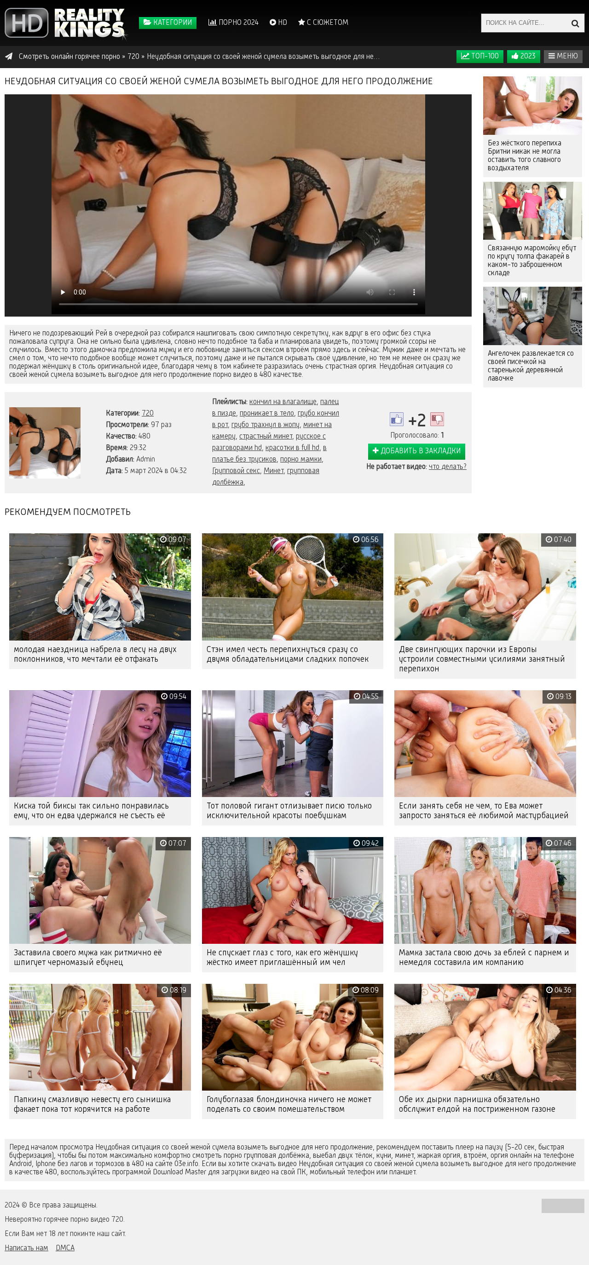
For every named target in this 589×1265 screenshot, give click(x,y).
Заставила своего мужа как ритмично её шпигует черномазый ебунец (88, 958)
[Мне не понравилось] (437, 419)
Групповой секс (236, 471)
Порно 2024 (238, 23)
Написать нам (26, 1248)
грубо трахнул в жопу (265, 425)
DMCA (65, 1248)
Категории (171, 23)
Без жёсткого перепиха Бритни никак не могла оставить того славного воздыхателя (524, 156)
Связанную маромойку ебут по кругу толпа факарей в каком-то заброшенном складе (532, 261)
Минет (273, 471)
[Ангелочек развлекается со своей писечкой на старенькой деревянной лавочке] (532, 316)
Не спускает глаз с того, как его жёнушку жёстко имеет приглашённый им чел (282, 958)
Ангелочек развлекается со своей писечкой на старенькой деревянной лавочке (531, 366)
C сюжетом (326, 23)
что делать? (448, 467)
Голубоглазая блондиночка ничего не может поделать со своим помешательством (289, 1105)
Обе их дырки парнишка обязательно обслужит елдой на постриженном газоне (477, 1105)
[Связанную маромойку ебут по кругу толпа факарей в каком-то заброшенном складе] (532, 211)
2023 (527, 56)
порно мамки (301, 459)
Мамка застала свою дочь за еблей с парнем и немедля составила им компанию (484, 958)
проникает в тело (267, 413)
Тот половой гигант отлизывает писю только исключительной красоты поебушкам (289, 811)
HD (281, 23)
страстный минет (265, 436)
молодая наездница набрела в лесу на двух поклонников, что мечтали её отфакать (95, 655)
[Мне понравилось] (397, 419)
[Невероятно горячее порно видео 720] (67, 23)
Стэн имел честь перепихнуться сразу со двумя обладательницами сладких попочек (288, 655)
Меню (566, 56)
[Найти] (575, 23)
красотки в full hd (292, 448)
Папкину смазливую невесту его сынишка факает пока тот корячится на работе (92, 1105)
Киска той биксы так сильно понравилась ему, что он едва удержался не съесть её (91, 811)
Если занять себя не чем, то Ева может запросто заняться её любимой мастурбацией (484, 811)
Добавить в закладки (420, 451)
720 (148, 413)
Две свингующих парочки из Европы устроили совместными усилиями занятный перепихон (482, 659)
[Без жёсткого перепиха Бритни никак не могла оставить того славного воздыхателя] (532, 105)
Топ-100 (484, 56)
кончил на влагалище (283, 402)
